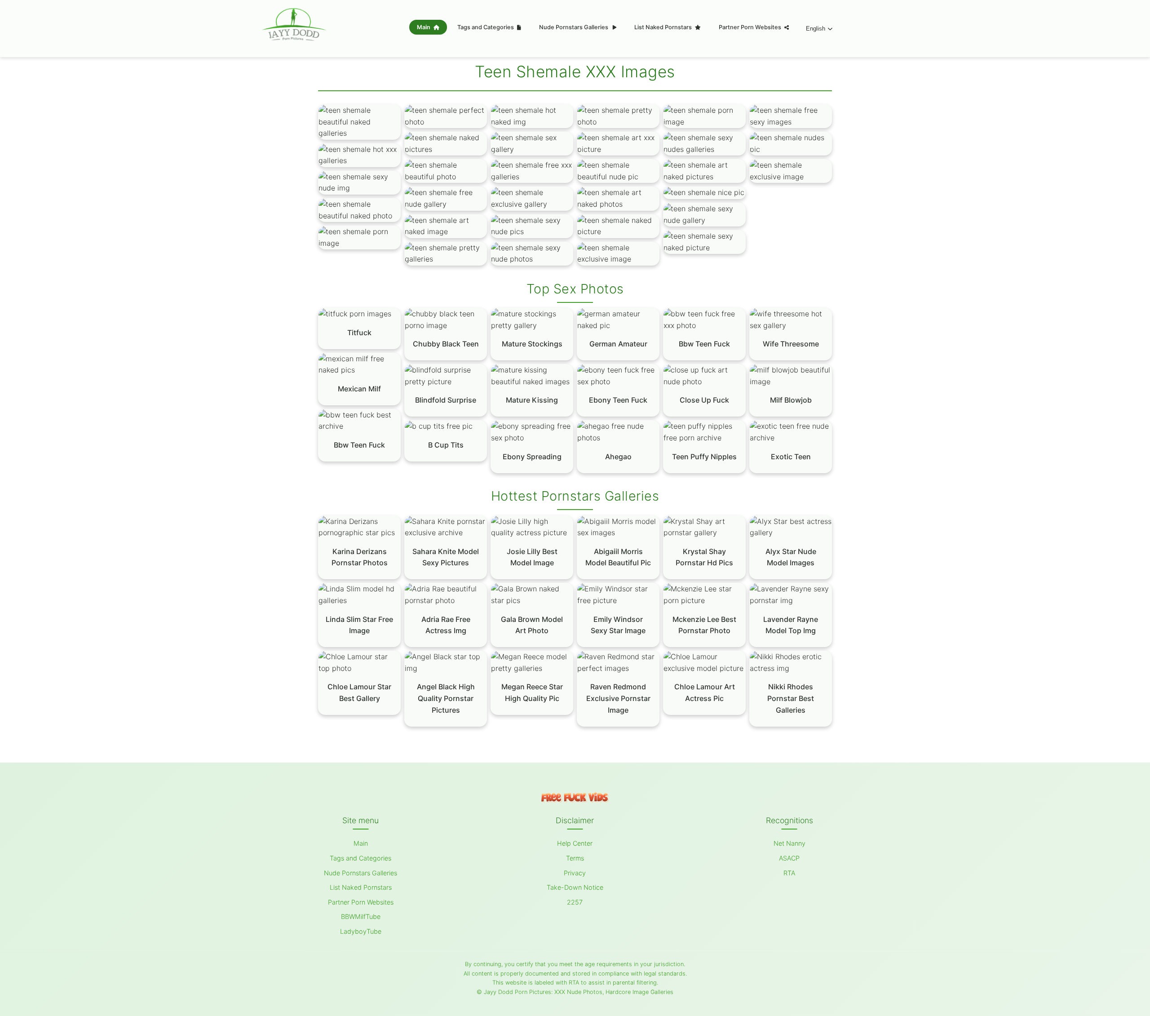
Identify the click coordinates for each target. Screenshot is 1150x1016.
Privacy (575, 873)
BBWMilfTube (360, 916)
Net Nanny (789, 843)
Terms (575, 858)
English (815, 28)
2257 (575, 902)
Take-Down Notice (575, 887)
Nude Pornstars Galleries (574, 27)
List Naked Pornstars (663, 27)
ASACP (789, 858)
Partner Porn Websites (751, 27)
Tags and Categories (486, 27)
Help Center (575, 843)
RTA (789, 873)
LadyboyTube (360, 931)
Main (424, 27)
